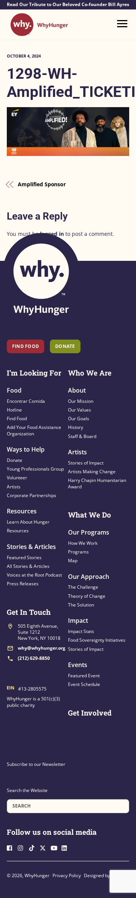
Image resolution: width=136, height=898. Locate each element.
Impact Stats (81, 631)
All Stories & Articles (28, 566)
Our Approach (88, 576)
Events (77, 665)
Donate (14, 460)
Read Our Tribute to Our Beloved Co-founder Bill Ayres (68, 5)
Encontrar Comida (26, 401)
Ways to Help (26, 449)
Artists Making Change (92, 471)
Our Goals (78, 418)
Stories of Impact (86, 463)
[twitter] (44, 847)
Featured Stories (24, 557)
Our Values (79, 410)
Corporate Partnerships (31, 495)
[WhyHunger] (39, 32)
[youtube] (55, 847)
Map (72, 560)
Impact (78, 620)
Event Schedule (84, 684)
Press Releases (23, 583)
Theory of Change (86, 596)
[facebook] (12, 847)
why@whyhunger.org (41, 648)
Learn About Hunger (28, 522)
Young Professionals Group (35, 469)
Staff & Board (82, 436)
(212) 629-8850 (34, 658)
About (77, 390)
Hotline (14, 410)
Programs (78, 552)
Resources (22, 511)
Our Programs (88, 532)
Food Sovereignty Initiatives (96, 640)
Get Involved (89, 712)
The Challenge (83, 587)
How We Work (82, 543)
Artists (13, 486)
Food (14, 390)
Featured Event (84, 675)
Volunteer (17, 477)
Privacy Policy (67, 875)
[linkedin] (66, 847)
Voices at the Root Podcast (34, 575)
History (75, 427)
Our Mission (80, 401)
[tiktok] (34, 847)
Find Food (25, 346)
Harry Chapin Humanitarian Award (97, 483)
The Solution (81, 605)
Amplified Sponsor (42, 184)
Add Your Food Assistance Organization (34, 430)
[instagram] (23, 847)
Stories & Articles (31, 547)
